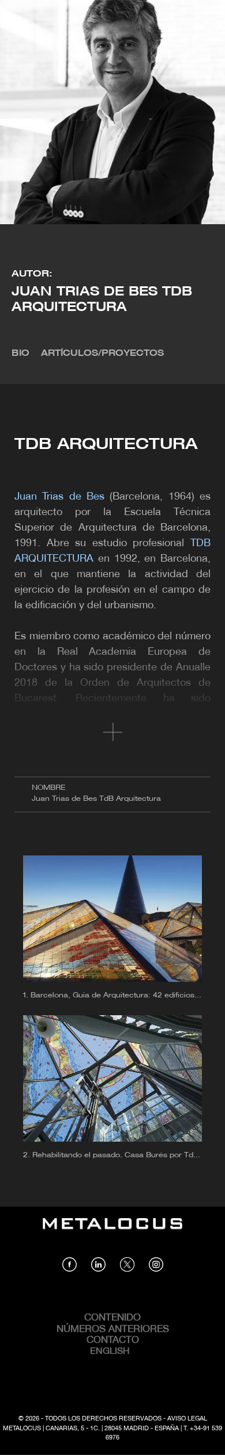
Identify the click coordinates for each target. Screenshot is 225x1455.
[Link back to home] (112, 1232)
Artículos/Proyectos (102, 354)
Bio (20, 354)
